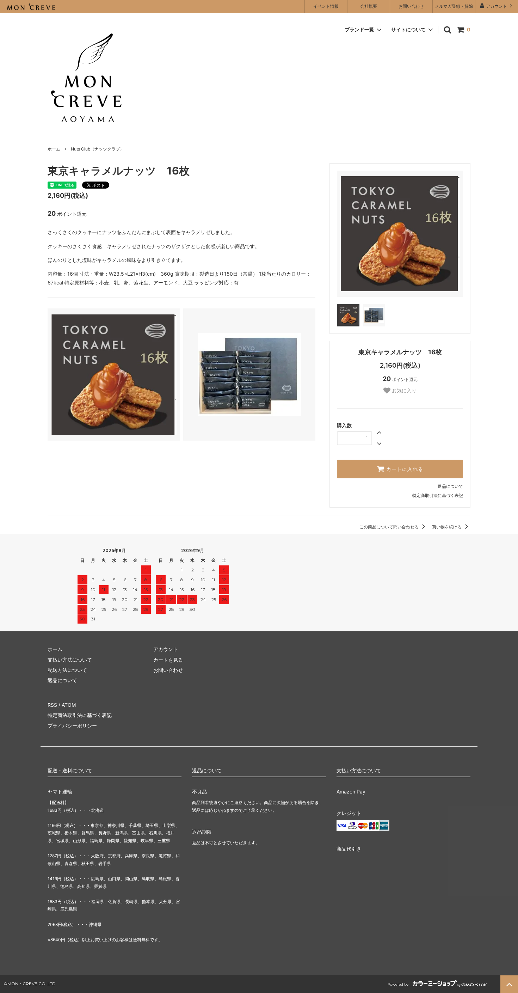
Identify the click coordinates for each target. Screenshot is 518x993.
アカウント (496, 6)
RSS (52, 705)
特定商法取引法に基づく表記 (80, 715)
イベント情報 (326, 6)
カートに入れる (403, 469)
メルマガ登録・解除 (454, 6)
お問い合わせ (411, 6)
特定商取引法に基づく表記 (437, 495)
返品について (450, 486)
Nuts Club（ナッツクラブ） (97, 149)
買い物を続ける (447, 526)
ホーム (54, 149)
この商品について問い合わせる (389, 526)
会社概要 (368, 6)
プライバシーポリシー (72, 726)
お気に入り (403, 390)
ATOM (69, 705)
